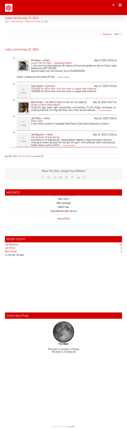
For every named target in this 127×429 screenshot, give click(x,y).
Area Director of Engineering (45, 137)
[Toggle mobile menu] (120, 5)
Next (117, 34)
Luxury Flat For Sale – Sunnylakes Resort (51, 63)
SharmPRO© (71, 427)
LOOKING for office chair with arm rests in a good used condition (63, 88)
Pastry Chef (37, 121)
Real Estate (11, 251)
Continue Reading (63, 77)
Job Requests (11, 244)
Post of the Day (24, 156)
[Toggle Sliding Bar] (113, 5)
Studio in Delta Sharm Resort (45, 104)
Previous (107, 34)
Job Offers (10, 248)
